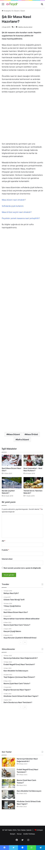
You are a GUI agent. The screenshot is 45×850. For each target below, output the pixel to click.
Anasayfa (7, 11)
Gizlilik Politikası (29, 834)
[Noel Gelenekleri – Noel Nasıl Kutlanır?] (33, 460)
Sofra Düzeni (23, 439)
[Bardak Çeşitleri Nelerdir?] (12, 482)
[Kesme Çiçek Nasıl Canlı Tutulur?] (8, 783)
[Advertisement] (22, 119)
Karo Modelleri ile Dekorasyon (29, 791)
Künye (19, 834)
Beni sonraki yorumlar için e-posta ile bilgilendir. (22, 568)
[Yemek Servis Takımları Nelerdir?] (33, 482)
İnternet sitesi (7, 559)
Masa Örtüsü (32, 434)
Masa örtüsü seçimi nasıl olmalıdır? (17, 212)
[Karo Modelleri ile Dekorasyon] (8, 794)
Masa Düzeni (14, 434)
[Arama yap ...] (42, 5)
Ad (3, 541)
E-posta (5, 550)
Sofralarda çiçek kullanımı (13, 206)
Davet (23, 11)
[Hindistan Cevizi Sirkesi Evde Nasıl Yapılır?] (8, 804)
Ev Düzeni (15, 11)
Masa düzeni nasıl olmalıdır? (14, 200)
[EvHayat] (12, 4)
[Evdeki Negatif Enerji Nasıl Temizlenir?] (8, 772)
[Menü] (3, 5)
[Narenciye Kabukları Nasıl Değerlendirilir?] (8, 762)
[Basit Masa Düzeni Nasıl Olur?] (12, 460)
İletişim (12, 834)
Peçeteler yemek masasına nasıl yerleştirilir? (21, 218)
